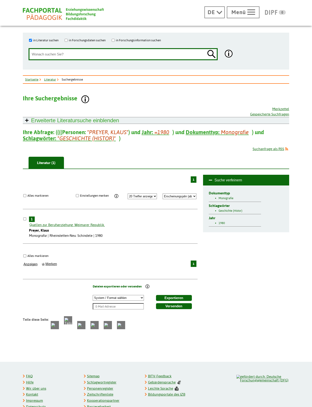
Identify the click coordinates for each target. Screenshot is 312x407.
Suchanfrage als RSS (268, 149)
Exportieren (173, 298)
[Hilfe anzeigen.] (229, 54)
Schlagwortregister (101, 382)
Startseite (31, 79)
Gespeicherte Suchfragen (269, 114)
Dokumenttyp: (217, 132)
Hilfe (30, 382)
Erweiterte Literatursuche (75, 120)
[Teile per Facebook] (55, 325)
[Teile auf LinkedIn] (94, 325)
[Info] (116, 196)
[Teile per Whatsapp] (81, 325)
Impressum (34, 400)
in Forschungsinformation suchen (138, 40)
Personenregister (100, 388)
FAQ (29, 376)
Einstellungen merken (94, 195)
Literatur (50, 79)
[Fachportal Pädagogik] (63, 14)
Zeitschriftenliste (100, 394)
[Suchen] (211, 54)
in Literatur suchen (45, 40)
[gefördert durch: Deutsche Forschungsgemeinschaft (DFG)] (262, 377)
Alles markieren (37, 195)
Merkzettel (280, 109)
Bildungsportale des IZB (166, 394)
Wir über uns (36, 388)
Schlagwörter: (69, 138)
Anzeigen (30, 264)
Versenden (173, 306)
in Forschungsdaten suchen (87, 40)
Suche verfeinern (228, 180)
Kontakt (32, 394)
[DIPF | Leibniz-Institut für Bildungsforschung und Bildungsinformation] (275, 12)
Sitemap (93, 376)
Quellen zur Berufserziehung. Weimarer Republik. (67, 225)
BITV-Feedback (160, 376)
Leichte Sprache (160, 388)
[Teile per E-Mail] (108, 325)
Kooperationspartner (103, 400)
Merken (51, 264)
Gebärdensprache (162, 382)
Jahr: (155, 132)
